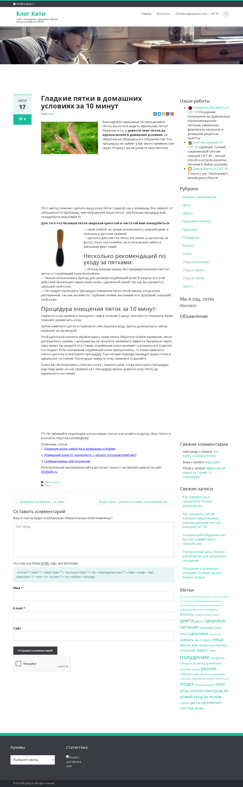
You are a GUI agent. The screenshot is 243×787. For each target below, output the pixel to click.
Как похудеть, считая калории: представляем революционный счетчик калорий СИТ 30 (202, 520)
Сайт (17, 628)
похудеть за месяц (192, 663)
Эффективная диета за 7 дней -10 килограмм (204, 472)
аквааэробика (188, 609)
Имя (18, 588)
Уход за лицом (194, 270)
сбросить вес (189, 674)
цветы (194, 702)
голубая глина (202, 614)
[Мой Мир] (167, 114)
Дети (186, 205)
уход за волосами (196, 690)
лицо (218, 639)
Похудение (191, 237)
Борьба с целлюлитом (199, 197)
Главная (146, 13)
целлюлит (211, 702)
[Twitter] (159, 114)
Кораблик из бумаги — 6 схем (40, 502)
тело (220, 684)
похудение (194, 657)
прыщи (196, 669)
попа (212, 650)
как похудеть (203, 640)
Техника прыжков (189, 605)
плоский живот (194, 650)
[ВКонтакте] (155, 114)
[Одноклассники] (163, 114)
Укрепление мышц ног (211, 605)
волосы (187, 614)
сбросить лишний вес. (213, 674)
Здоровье (190, 229)
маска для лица (194, 645)
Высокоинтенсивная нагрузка (195, 596)
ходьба (184, 703)
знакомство (215, 634)
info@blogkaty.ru (25, 3)
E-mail (19, 608)
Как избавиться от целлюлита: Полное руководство (197, 501)
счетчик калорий (204, 685)
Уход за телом (51, 482)
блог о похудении (207, 609)
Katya (51, 113)
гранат (215, 614)
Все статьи (163, 13)
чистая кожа (192, 708)
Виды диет (212, 462)
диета (187, 620)
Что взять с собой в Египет (201, 453)
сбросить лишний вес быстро (197, 678)
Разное (188, 246)
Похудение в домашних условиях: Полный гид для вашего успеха (202, 572)
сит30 (219, 678)
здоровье (198, 633)
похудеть (217, 658)
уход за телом (207, 696)
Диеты (188, 213)
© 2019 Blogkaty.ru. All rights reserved (33, 783)
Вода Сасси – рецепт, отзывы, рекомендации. (135, 502)
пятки (47, 485)
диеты (199, 621)
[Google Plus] (172, 114)
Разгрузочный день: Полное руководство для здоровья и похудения (204, 556)
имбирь (187, 639)
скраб (226, 678)
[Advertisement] (121, 73)
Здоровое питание (197, 221)
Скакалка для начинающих (208, 601)
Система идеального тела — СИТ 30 (197, 13)
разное (208, 668)
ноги (211, 645)
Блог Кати (31, 13)
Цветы (188, 286)
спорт (187, 683)
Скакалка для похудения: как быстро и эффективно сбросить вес (204, 539)
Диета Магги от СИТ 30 (210, 169)
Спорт (187, 254)
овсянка (221, 645)
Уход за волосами (196, 262)
